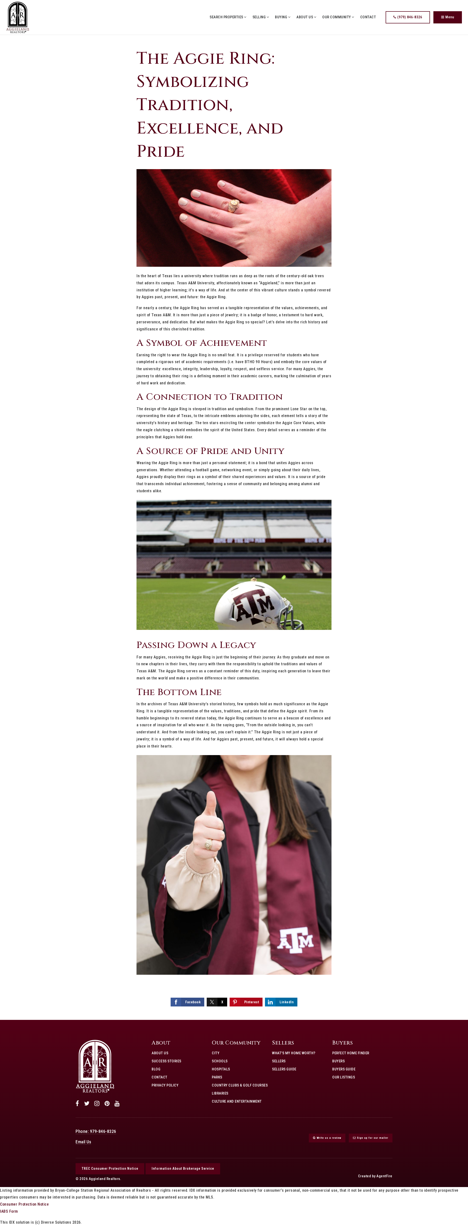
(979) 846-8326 (409, 17)
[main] (234, 527)
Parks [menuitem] (217, 1077)
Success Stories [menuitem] (166, 1061)
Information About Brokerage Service (183, 1168)
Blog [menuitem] (156, 1069)
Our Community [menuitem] (337, 17)
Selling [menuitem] (260, 17)
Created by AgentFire (375, 1176)
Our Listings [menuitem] (343, 1077)
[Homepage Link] (95, 1066)
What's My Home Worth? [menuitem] (293, 1053)
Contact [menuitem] (368, 17)
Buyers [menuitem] (338, 1061)
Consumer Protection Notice (24, 1204)
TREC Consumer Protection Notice (110, 1168)
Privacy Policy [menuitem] (165, 1085)
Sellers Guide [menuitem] (284, 1069)
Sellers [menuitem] (279, 1061)
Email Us (83, 1141)
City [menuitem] (215, 1053)
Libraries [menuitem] (220, 1093)
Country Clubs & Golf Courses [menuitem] (240, 1085)
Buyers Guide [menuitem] (343, 1069)
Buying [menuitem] (281, 17)
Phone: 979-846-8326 (96, 1131)
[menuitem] (151, 1093)
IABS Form (9, 1211)
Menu (449, 17)
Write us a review (328, 1137)
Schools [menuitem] (220, 1061)
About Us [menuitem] (305, 17)
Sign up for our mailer (372, 1137)
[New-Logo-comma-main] (17, 17)
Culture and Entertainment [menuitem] (237, 1101)
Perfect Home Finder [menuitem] (350, 1053)
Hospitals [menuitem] (221, 1069)
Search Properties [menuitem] (227, 17)
